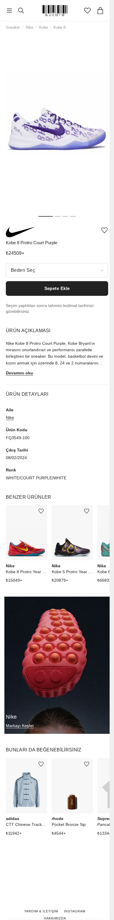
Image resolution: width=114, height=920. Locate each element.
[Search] (21, 10)
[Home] (55, 10)
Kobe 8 (59, 27)
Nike (29, 27)
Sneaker (13, 27)
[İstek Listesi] (87, 10)
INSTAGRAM (74, 911)
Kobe (43, 27)
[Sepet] (100, 10)
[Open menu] (9, 10)
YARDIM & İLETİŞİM (41, 911)
